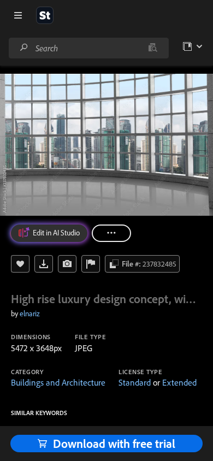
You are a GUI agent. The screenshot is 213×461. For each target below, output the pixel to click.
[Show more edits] (111, 233)
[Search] (24, 47)
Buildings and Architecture (58, 382)
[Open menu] (18, 15)
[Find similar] (152, 48)
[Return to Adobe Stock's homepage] (45, 15)
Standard (135, 382)
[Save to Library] (20, 264)
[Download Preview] (43, 264)
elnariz (30, 313)
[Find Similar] (67, 264)
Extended (179, 382)
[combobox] (88, 48)
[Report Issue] (90, 264)
